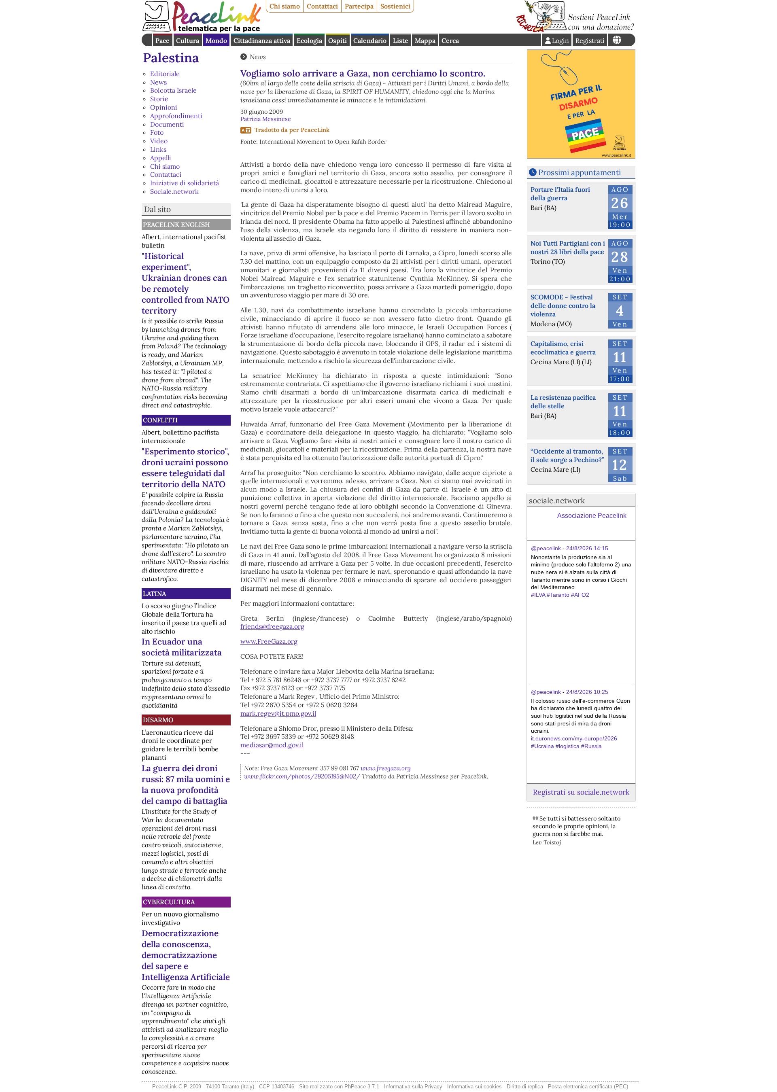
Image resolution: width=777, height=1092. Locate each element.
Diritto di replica (525, 1087)
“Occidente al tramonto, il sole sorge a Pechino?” (567, 455)
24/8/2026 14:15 (587, 548)
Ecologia (309, 40)
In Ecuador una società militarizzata (182, 647)
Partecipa (359, 6)
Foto (156, 132)
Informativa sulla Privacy (413, 1087)
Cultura (187, 40)
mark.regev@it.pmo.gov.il (278, 713)
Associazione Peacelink (591, 515)
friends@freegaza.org (272, 626)
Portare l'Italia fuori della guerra (560, 193)
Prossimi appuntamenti (579, 172)
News (158, 82)
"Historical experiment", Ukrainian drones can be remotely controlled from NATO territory (185, 283)
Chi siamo (285, 6)
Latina (154, 593)
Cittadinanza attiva (262, 40)
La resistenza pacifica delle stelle (563, 401)
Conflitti (160, 420)
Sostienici (395, 6)
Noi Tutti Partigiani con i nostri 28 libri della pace (568, 247)
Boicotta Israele (173, 90)
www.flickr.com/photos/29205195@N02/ (302, 776)
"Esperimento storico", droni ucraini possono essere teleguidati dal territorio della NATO (185, 468)
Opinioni (163, 107)
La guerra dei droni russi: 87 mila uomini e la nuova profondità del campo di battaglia (186, 784)
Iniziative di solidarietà (184, 183)
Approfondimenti (176, 116)
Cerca (450, 40)
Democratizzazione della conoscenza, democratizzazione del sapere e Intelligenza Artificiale (186, 955)
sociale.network (557, 500)
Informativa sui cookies (474, 1087)
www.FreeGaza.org (268, 641)
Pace (162, 40)
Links (158, 149)
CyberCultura (169, 902)
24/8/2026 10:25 (587, 692)
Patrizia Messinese (265, 119)
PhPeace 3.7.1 (361, 1087)
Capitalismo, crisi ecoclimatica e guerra (563, 347)
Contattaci (322, 6)
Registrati (590, 40)
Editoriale (165, 74)
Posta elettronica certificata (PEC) (588, 1087)
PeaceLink (315, 130)
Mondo (216, 40)
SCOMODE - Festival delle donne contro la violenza (563, 305)
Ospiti (337, 40)
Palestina (171, 57)
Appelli (160, 158)
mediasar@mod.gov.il (272, 745)
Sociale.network (174, 191)
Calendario (369, 40)
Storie (159, 99)
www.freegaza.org (386, 768)
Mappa (425, 40)
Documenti (167, 124)
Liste (400, 40)
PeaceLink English (176, 225)
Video (159, 141)
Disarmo (158, 720)
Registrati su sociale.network (581, 792)
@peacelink (546, 548)
